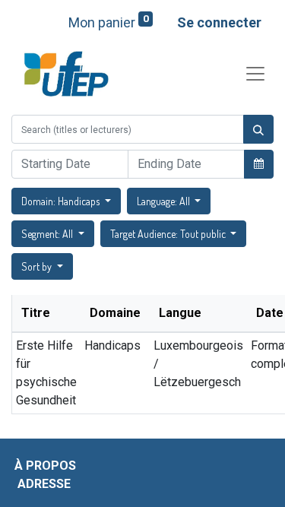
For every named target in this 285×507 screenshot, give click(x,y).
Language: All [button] (164, 201)
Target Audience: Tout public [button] (169, 233)
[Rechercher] (258, 129)
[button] (259, 163)
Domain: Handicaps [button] (61, 201)
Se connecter (219, 22)
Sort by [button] (37, 266)
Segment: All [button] (48, 233)
